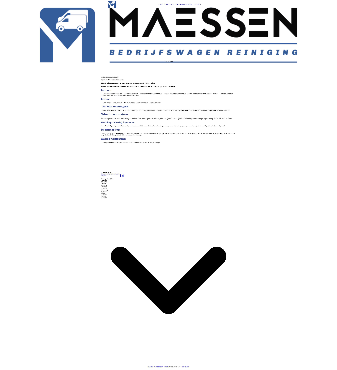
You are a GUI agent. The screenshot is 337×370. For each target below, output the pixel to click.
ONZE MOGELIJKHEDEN (184, 4)
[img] (112, 4)
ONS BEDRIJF (169, 4)
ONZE (166, 367)
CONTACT (197, 4)
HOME (160, 4)
